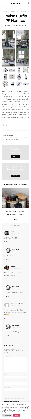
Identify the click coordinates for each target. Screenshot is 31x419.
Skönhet (16, 167)
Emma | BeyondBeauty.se (18, 304)
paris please (7, 139)
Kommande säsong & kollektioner (19, 11)
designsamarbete (7, 137)
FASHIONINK (15, 3)
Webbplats (7, 387)
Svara (5, 241)
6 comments (22, 25)
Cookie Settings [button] (7, 415)
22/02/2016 (15, 25)
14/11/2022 (19, 216)
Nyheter (22, 166)
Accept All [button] (16, 415)
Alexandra (8, 25)
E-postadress (7, 381)
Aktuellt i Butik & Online (15, 148)
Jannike (13, 232)
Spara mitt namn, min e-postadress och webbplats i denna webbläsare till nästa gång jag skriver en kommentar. (14, 396)
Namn (5, 374)
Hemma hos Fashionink (19, 211)
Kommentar (7, 356)
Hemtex (16, 137)
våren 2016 (15, 139)
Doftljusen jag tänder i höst (15, 214)
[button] (14, 219)
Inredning (6, 11)
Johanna (13, 266)
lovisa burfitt (24, 137)
